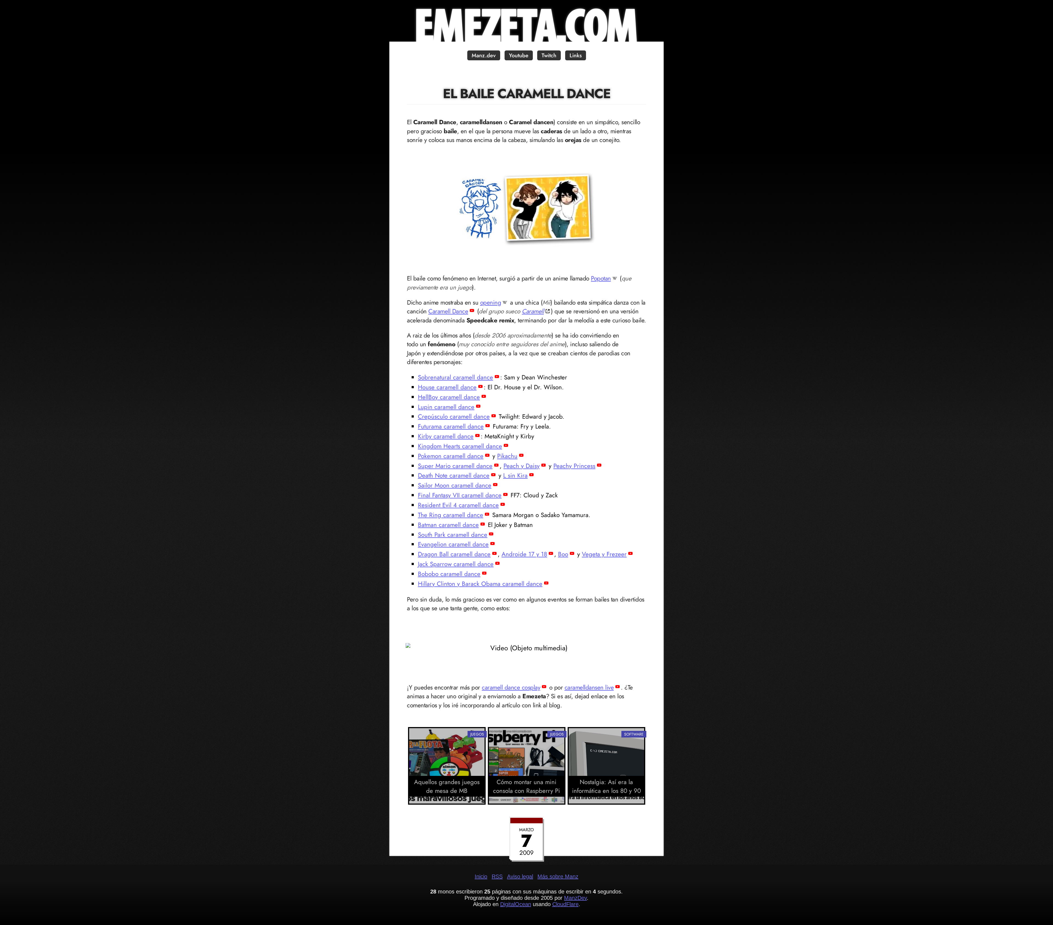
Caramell (533, 311)
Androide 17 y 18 (524, 554)
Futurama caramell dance (451, 426)
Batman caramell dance (448, 524)
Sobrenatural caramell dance (455, 377)
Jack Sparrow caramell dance (456, 564)
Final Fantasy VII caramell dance (460, 495)
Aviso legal (520, 876)
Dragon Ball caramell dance (454, 554)
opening (490, 302)
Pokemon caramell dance (450, 456)
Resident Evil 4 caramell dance (458, 505)
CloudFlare (565, 904)
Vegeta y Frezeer (604, 554)
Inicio (481, 876)
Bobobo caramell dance (449, 573)
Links (576, 55)
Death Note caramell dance (453, 475)
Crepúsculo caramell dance (454, 416)
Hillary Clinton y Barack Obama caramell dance (480, 583)
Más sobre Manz (557, 876)
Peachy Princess (574, 465)
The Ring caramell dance (450, 514)
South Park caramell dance (452, 534)
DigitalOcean (515, 904)
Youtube (518, 55)
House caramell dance (447, 387)
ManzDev (575, 898)
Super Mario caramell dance (455, 465)
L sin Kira (515, 475)
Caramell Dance (448, 311)
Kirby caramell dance (446, 436)
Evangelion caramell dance (453, 544)
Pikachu (507, 456)
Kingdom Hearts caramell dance (460, 446)
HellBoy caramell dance (449, 397)
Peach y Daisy (521, 465)
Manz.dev (484, 55)
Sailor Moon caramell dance (454, 485)
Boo (563, 554)
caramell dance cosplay (511, 687)
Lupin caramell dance (446, 406)
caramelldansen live (589, 687)
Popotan (601, 278)
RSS (497, 876)
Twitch (549, 55)
